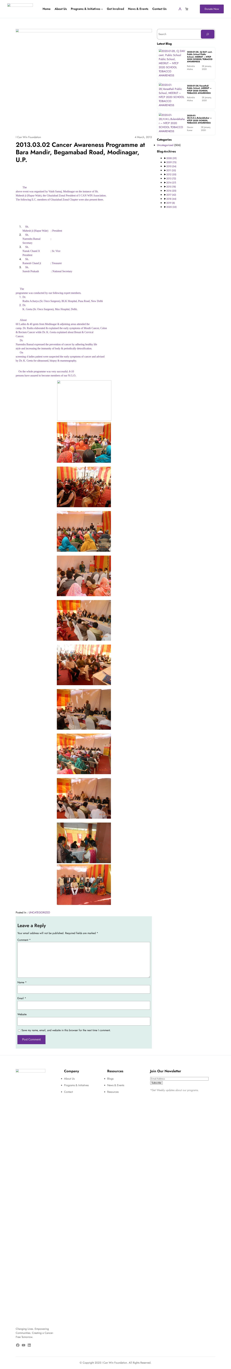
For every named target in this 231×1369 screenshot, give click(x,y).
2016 (171, 190)
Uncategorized (39, 912)
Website (22, 1014)
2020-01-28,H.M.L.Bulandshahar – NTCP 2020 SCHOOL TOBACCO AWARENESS (199, 119)
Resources (113, 1092)
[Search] (207, 34)
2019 (170, 203)
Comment (24, 940)
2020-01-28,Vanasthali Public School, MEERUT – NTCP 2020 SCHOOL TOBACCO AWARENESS (199, 89)
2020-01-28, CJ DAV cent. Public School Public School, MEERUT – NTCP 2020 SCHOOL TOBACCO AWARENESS (199, 57)
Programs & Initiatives (76, 1085)
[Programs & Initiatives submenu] (102, 9)
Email (21, 998)
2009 (171, 162)
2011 (171, 170)
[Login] (180, 9)
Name (22, 982)
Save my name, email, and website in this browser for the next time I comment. (66, 1030)
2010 (171, 166)
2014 (171, 182)
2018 (171, 198)
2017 (171, 194)
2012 (171, 174)
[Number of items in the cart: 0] (186, 9)
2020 (171, 207)
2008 (171, 158)
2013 (171, 178)
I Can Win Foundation (28, 137)
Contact (68, 1092)
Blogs (110, 1079)
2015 (171, 186)
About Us (69, 1079)
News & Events (115, 1085)
